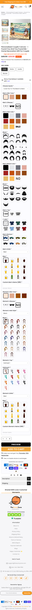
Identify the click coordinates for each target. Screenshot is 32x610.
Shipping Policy (16, 534)
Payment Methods (16, 545)
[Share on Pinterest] (17, 475)
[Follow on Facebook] (6, 578)
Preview (16, 444)
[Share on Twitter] (14, 475)
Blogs (16, 548)
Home (3, 12)
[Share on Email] (21, 475)
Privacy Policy (16, 531)
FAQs (16, 528)
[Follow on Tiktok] (26, 578)
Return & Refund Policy (16, 537)
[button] (16, 86)
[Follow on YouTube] (21, 578)
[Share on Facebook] (11, 475)
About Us (16, 526)
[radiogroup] (16, 97)
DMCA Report (16, 543)
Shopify (24, 608)
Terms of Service (16, 540)
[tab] (5, 22)
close (30, 1)
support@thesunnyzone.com (17, 563)
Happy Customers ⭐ (16, 551)
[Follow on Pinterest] (16, 578)
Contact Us (16, 554)
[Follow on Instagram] (11, 578)
